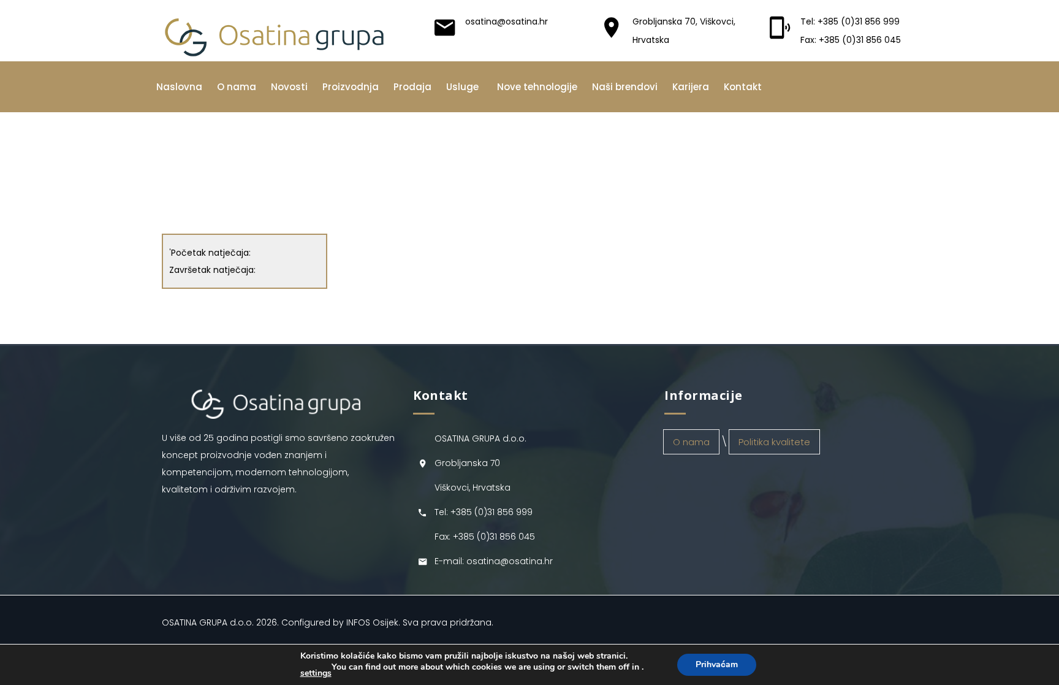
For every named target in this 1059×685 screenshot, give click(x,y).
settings (316, 673)
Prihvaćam (717, 664)
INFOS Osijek (372, 622)
